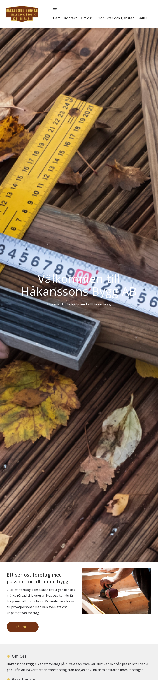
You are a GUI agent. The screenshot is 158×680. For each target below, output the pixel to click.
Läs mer (22, 626)
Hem (56, 18)
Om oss (87, 18)
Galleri (143, 18)
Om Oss (19, 656)
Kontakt (70, 18)
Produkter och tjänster (115, 18)
